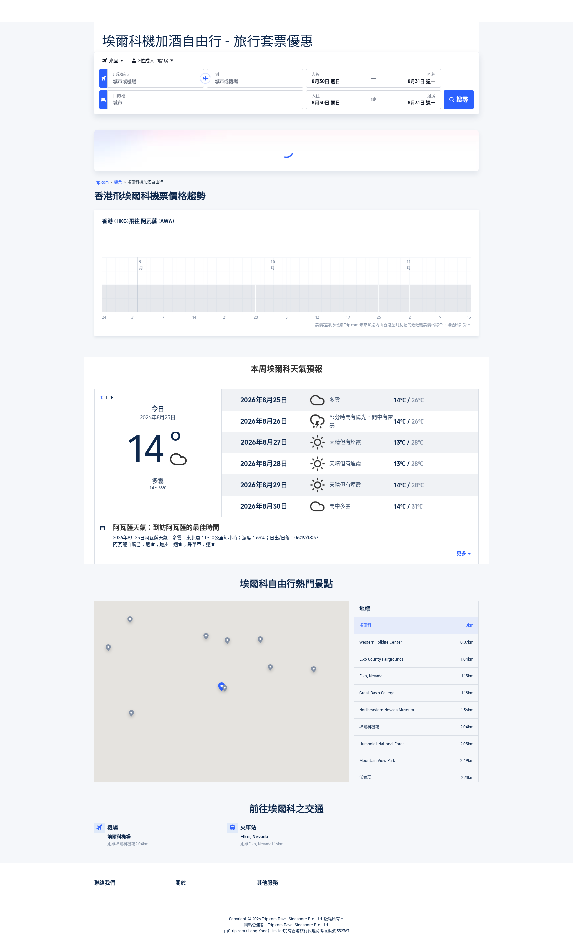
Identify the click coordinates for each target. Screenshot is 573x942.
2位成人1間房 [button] (153, 60)
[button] (205, 78)
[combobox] (112, 60)
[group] (155, 78)
